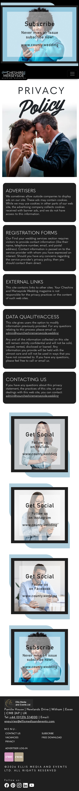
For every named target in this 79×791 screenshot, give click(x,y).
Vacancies (11, 738)
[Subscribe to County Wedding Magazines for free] (39, 34)
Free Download (52, 738)
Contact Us (12, 734)
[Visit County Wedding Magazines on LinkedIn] (26, 785)
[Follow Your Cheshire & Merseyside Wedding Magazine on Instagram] (39, 515)
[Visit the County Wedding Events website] (9, 757)
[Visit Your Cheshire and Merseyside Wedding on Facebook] (7, 785)
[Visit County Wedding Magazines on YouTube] (32, 785)
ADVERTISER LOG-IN (16, 748)
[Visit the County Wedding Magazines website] (19, 757)
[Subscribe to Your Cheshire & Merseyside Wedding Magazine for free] (39, 657)
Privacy (10, 742)
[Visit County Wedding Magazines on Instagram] (19, 785)
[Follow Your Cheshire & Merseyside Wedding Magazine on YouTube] (39, 444)
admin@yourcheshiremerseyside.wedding (32, 333)
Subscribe (48, 734)
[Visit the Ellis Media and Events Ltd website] (18, 703)
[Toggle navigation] (72, 73)
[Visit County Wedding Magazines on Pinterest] (13, 785)
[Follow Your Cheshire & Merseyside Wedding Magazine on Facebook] (39, 586)
